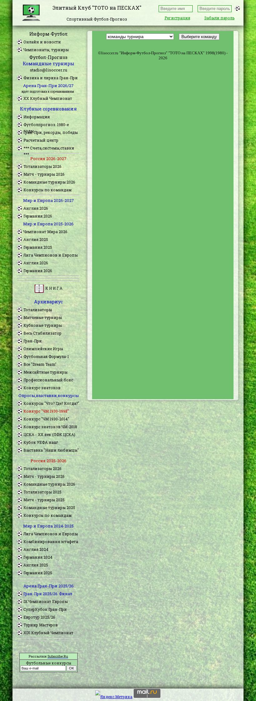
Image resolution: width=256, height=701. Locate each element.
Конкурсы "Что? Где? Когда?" (51, 403)
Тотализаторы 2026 (42, 166)
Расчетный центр (40, 140)
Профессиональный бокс (48, 379)
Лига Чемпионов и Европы (50, 254)
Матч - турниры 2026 (43, 174)
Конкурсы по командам (47, 189)
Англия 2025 (35, 239)
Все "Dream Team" (40, 364)
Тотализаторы (37, 309)
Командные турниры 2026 (49, 181)
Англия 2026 (35, 208)
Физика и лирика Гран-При (50, 77)
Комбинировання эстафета (50, 541)
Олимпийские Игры (43, 348)
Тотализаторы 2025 (42, 491)
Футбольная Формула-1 (46, 356)
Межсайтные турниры (45, 372)
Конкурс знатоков (42, 387)
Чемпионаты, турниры (46, 49)
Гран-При (32, 340)
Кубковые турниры (42, 325)
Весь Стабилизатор (42, 333)
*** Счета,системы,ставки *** (48, 148)
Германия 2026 (37, 215)
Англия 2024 (35, 549)
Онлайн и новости (42, 41)
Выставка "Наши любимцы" (51, 450)
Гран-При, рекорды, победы (50, 132)
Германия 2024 (37, 557)
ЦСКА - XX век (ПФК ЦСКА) (49, 434)
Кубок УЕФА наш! (40, 442)
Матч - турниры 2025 (44, 499)
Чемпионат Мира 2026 (45, 231)
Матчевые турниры (42, 317)
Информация (36, 116)
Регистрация (177, 17)
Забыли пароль (219, 17)
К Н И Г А (53, 288)
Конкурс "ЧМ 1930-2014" (46, 418)
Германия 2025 (37, 247)
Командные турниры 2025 (49, 507)
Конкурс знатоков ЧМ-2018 (50, 426)
